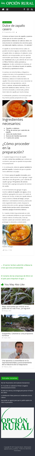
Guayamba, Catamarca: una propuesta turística (17, 334)
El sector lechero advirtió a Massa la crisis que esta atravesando (16, 266)
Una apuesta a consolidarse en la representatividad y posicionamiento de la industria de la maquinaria (17, 362)
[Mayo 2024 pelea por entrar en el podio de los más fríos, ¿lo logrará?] (17, 289)
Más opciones (7, 22)
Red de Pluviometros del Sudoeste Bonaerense (15, 383)
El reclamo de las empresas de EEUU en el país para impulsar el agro (17, 277)
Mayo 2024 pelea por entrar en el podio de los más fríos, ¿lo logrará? (16, 307)
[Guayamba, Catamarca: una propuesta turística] (17, 316)
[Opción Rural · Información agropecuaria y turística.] (3, 9)
